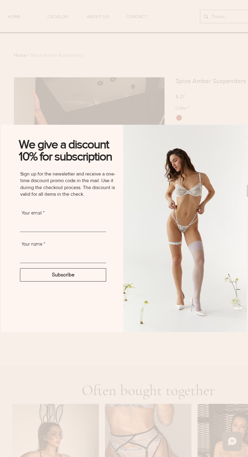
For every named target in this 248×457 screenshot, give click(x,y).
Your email (31, 213)
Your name (31, 244)
